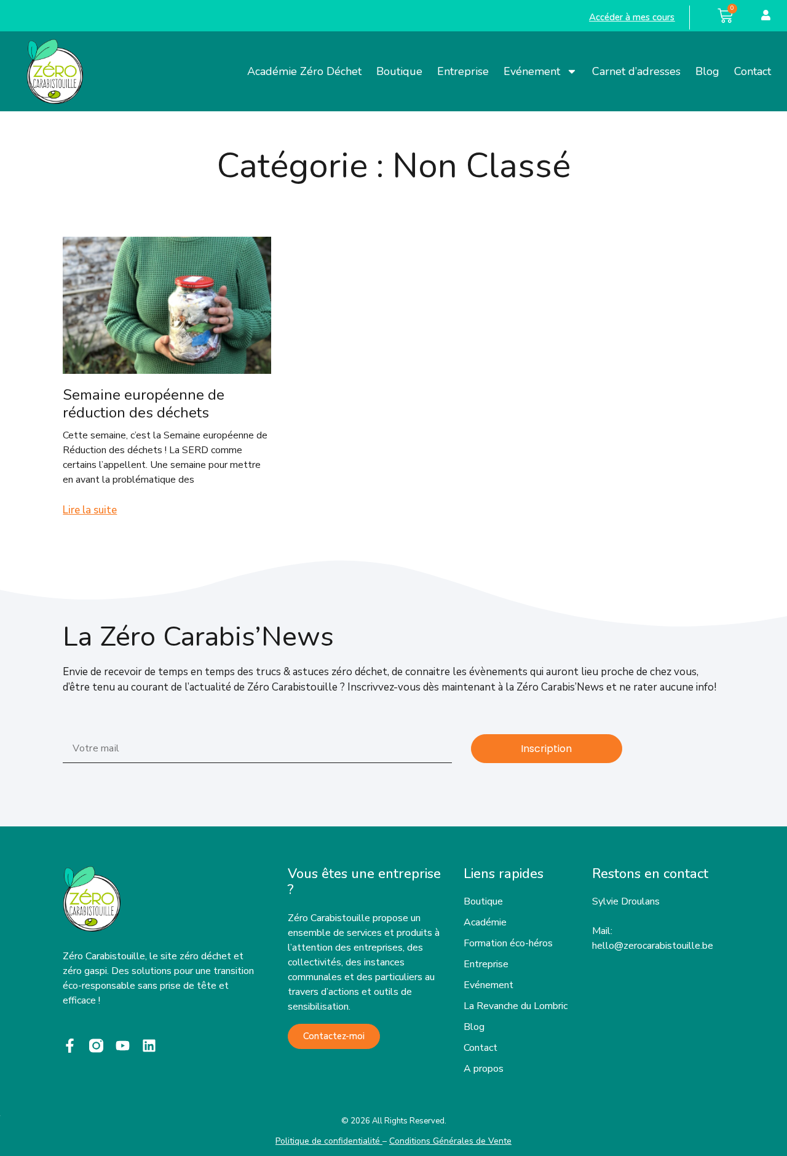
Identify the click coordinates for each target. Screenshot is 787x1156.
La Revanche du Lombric (516, 1006)
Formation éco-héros (508, 943)
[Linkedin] (149, 1046)
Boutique (399, 71)
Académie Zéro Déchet (304, 71)
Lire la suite (90, 510)
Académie (485, 922)
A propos (484, 1068)
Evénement (532, 71)
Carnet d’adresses (636, 71)
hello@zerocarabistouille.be (652, 945)
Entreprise (463, 71)
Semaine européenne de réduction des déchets (143, 403)
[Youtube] (123, 1046)
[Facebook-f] (70, 1046)
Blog (707, 71)
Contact (752, 71)
